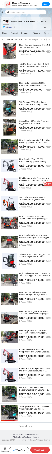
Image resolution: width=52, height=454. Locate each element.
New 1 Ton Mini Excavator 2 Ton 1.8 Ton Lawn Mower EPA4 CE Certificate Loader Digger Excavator (34, 47)
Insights (36, 437)
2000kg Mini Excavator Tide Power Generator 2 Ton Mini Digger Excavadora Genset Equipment (34, 408)
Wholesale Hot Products (22, 437)
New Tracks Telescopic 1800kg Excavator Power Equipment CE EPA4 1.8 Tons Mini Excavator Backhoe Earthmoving (32, 86)
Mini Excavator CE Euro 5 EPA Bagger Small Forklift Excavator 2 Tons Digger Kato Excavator (33, 389)
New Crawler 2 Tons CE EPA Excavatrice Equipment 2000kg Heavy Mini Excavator (32, 161)
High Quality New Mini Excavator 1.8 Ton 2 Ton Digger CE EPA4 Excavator (34, 274)
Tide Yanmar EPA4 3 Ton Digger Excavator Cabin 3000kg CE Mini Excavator (33, 104)
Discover (36, 33)
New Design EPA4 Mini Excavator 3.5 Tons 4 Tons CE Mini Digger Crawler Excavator (33, 332)
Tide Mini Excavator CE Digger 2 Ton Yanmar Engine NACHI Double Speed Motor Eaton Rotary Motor (34, 256)
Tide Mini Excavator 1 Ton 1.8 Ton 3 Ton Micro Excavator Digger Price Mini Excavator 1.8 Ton (34, 66)
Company (25, 33)
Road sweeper (31, 39)
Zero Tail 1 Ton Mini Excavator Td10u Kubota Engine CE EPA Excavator (32, 199)
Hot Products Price (32, 435)
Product (14, 33)
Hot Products (18, 435)
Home (4, 33)
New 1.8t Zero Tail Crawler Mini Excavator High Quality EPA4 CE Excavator (33, 294)
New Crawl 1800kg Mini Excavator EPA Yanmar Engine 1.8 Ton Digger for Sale (34, 237)
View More (25, 426)
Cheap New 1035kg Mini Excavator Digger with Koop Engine (34, 122)
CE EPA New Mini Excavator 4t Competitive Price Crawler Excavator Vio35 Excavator (34, 351)
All (3, 39)
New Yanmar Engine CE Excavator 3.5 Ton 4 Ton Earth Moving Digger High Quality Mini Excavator (34, 313)
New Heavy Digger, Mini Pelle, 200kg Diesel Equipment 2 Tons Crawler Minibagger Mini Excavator (34, 142)
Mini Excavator (14, 39)
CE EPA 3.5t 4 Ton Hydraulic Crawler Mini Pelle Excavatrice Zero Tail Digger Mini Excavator (34, 370)
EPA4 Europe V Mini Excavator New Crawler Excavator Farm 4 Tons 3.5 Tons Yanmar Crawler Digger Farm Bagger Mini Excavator (34, 181)
